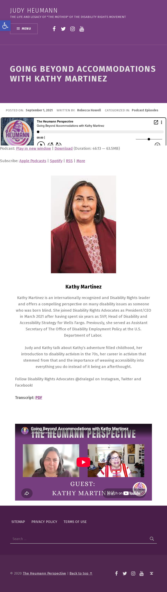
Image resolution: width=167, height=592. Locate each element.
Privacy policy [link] (44, 521)
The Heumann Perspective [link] (44, 573)
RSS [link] (69, 160)
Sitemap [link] (18, 521)
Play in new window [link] (33, 148)
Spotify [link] (56, 160)
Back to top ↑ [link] (80, 573)
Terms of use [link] (75, 521)
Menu (26, 28)
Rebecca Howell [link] (89, 110)
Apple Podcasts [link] (32, 160)
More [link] (80, 160)
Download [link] (64, 148)
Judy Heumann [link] (34, 10)
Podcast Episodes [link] (145, 110)
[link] (5, 25)
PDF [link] (38, 397)
